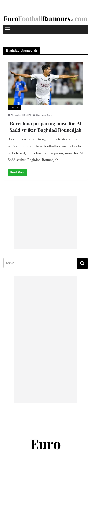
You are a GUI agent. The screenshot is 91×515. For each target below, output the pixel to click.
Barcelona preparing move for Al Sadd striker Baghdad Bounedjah (45, 126)
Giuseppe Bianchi (45, 114)
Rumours (14, 107)
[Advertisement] (45, 222)
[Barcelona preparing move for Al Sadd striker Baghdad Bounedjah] (45, 83)
